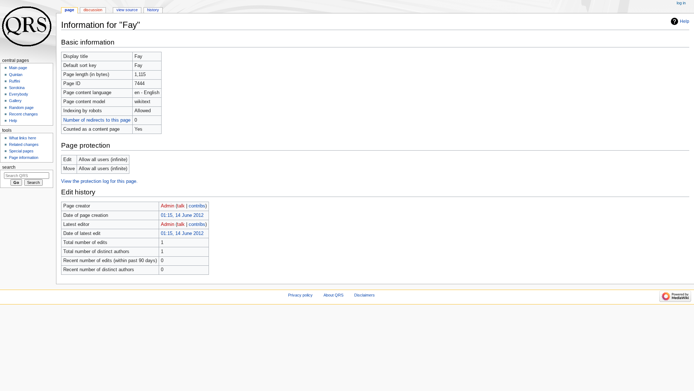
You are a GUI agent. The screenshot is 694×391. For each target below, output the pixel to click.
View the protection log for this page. (99, 181)
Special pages (21, 151)
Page (69, 10)
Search (9, 167)
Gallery (15, 100)
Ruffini (14, 81)
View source (127, 10)
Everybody (18, 94)
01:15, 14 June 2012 (182, 215)
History (153, 10)
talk (181, 206)
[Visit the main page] (28, 28)
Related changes (24, 144)
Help (684, 21)
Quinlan (15, 74)
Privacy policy (300, 295)
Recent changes (23, 114)
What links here (22, 138)
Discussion (92, 10)
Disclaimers (364, 295)
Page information (23, 157)
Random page (21, 107)
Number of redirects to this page (96, 120)
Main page (18, 68)
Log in (681, 3)
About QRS (333, 295)
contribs (197, 206)
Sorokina (17, 87)
